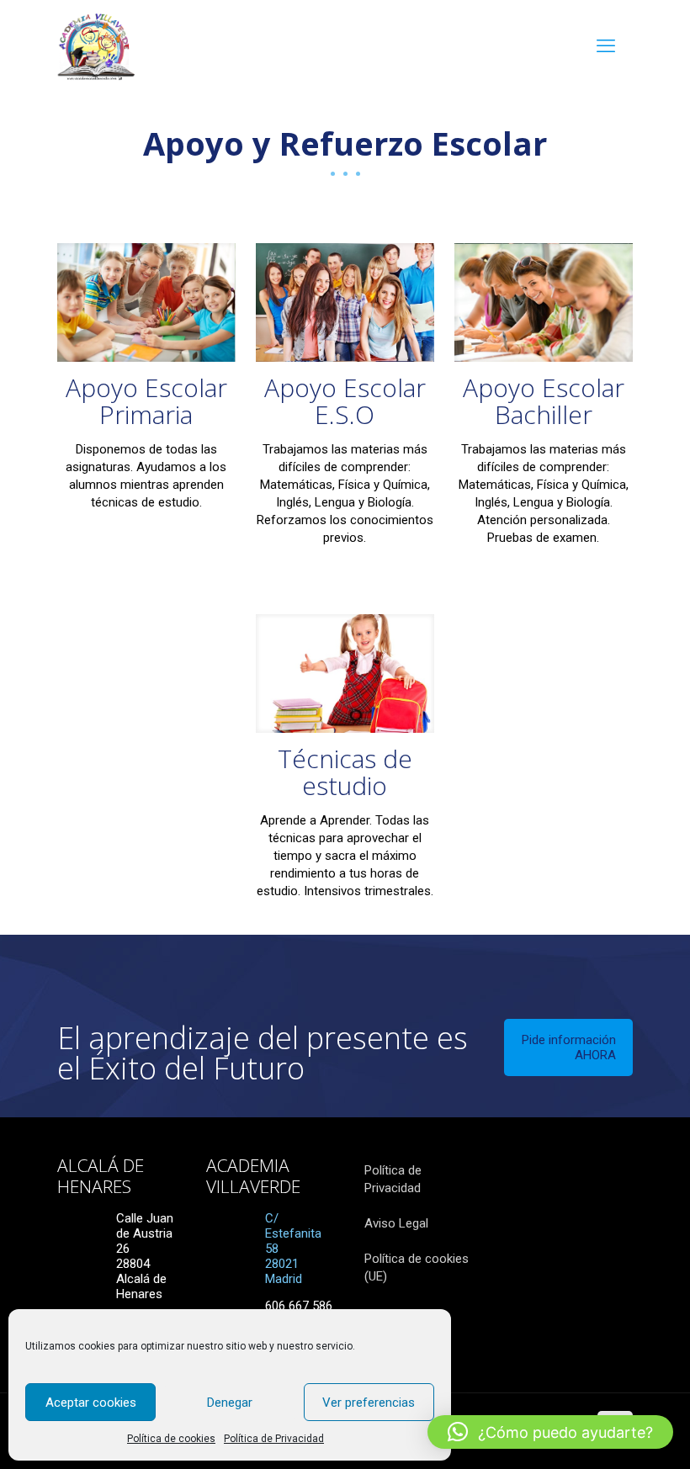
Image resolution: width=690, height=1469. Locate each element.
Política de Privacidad (274, 1439)
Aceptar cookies (90, 1402)
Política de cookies (171, 1439)
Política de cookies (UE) (416, 1267)
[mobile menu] (606, 46)
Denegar (229, 1402)
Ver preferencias (368, 1402)
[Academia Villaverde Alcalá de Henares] (96, 46)
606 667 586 (298, 1305)
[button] (550, 1432)
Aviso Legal (396, 1223)
